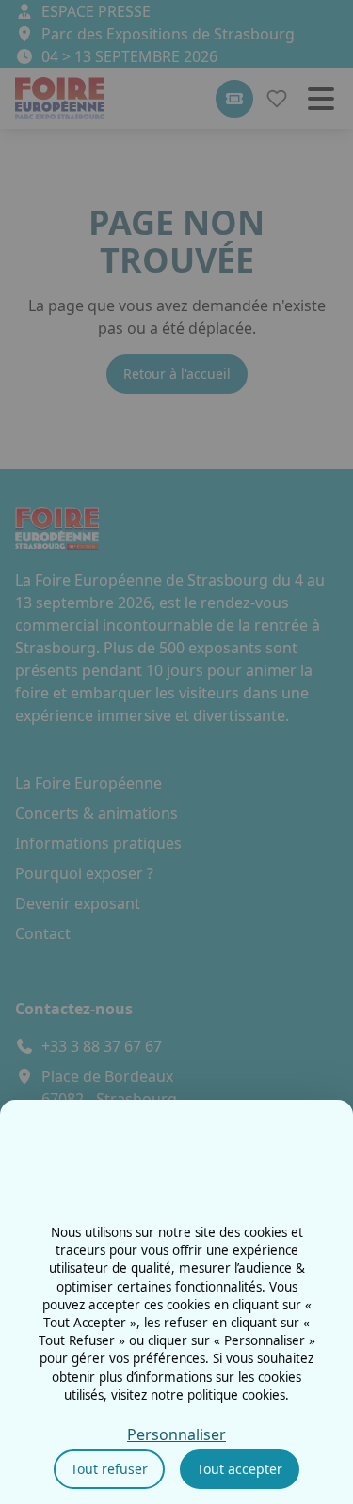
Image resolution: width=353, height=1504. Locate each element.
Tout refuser (109, 1469)
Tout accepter (239, 1469)
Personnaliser (176, 1434)
